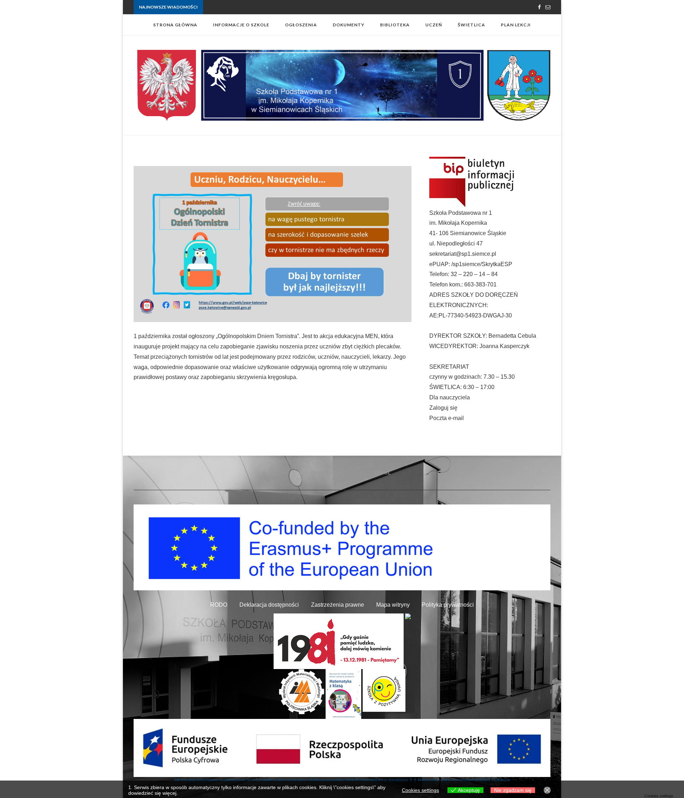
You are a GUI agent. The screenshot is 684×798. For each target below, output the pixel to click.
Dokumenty (348, 24)
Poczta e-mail (446, 418)
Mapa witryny (393, 605)
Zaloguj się (443, 408)
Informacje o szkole (241, 24)
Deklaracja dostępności (269, 605)
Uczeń (433, 24)
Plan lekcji (516, 24)
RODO (218, 605)
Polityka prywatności (448, 605)
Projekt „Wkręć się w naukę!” (231, 7)
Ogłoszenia (301, 24)
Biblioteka (395, 24)
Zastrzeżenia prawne (337, 605)
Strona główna (175, 24)
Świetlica (471, 24)
